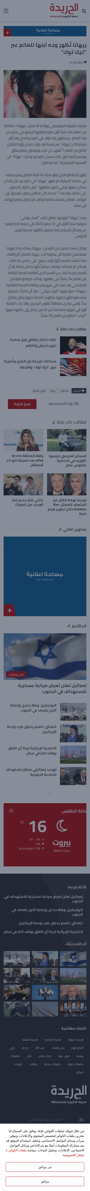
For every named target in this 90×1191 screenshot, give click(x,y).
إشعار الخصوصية (73, 1155)
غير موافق (45, 1167)
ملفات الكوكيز (17, 1150)
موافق (45, 1181)
